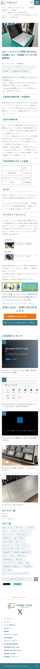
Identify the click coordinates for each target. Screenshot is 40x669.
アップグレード (9, 545)
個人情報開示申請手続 (11, 644)
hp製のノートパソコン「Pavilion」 (22, 83)
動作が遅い (8, 538)
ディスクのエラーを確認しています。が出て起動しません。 (19, 439)
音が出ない (20, 559)
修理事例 (31, 8)
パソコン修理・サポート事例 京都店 (14, 12)
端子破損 (28, 566)
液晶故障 (7, 552)
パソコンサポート (23, 545)
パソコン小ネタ (9, 534)
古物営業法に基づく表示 (11, 647)
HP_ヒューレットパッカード (26, 67)
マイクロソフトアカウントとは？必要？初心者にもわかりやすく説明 (19, 371)
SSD (32, 527)
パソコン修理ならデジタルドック (13, 8)
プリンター (20, 541)
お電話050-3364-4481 (21, 316)
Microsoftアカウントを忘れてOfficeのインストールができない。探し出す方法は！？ (19, 405)
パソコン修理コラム (8, 519)
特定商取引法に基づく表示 (12, 650)
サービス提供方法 (9, 625)
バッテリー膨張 (9, 556)
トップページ (8, 619)
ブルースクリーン (23, 548)
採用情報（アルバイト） (11, 656)
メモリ (15, 531)
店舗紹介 (5, 10)
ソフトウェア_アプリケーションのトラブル (16, 573)
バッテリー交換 (9, 548)
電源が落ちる (8, 559)
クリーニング (26, 531)
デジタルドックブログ (11, 634)
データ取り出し (20, 538)
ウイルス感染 (8, 541)
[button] (37, 2)
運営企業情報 (8, 638)
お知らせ (5, 514)
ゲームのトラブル (9, 563)
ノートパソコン (9, 67)
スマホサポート (21, 527)
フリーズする (8, 527)
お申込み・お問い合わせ (32, 2)
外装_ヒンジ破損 (24, 563)
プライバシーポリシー (11, 641)
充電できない (22, 556)
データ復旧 (8, 570)
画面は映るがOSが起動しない (22, 71)
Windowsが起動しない (12, 88)
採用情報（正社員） (10, 653)
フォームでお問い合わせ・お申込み (21, 322)
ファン (6, 531)
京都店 (14, 10)
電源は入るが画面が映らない (22, 552)
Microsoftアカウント (24, 534)
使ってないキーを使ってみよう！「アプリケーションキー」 (19, 469)
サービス (7, 622)
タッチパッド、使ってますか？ (13, 505)
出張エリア (7, 628)
